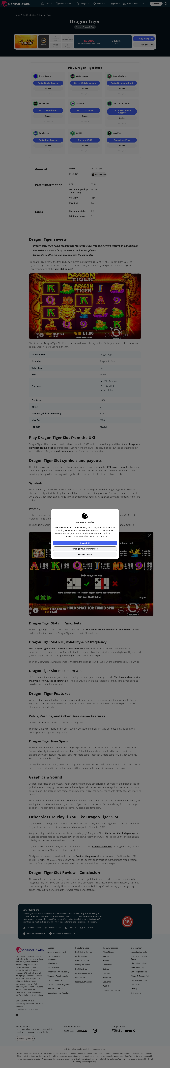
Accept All (85, 543)
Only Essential (85, 554)
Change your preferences (85, 549)
